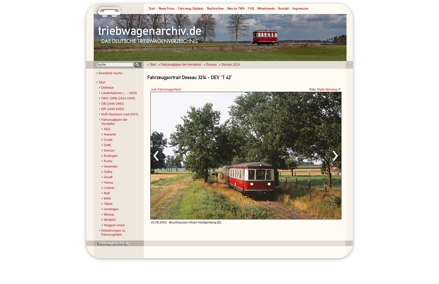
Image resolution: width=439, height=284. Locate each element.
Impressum (300, 8)
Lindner (109, 188)
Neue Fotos (167, 8)
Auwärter (110, 134)
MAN (107, 198)
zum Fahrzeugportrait (166, 89)
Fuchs (108, 161)
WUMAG (110, 220)
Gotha (108, 172)
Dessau (211, 64)
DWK (107, 145)
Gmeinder (111, 166)
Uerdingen (111, 209)
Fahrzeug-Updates (190, 8)
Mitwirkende (266, 8)
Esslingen (111, 156)
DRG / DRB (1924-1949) (118, 98)
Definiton (107, 87)
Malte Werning (327, 89)
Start (152, 8)
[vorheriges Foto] (199, 155)
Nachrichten (215, 8)
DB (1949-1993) (112, 104)
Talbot (108, 204)
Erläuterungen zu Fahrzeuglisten (113, 232)
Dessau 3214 (231, 64)
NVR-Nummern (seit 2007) (119, 114)
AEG (107, 129)
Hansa (108, 182)
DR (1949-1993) (112, 109)
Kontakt (283, 8)
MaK (107, 193)
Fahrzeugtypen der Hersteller (181, 64)
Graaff (108, 177)
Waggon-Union (114, 225)
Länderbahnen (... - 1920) (119, 93)
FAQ (251, 8)
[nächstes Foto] (290, 155)
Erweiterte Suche (110, 73)
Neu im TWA (236, 8)
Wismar (109, 214)
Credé (108, 140)
